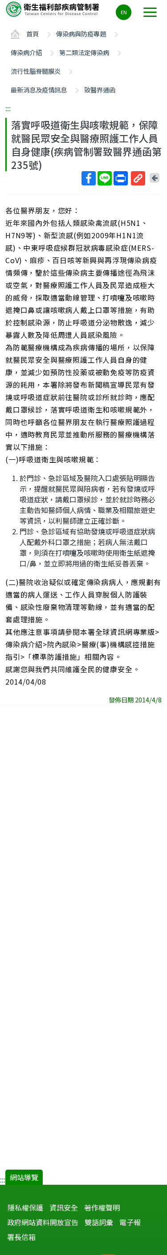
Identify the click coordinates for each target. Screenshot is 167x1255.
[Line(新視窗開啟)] (105, 178)
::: (8, 108)
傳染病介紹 (26, 52)
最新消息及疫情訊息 (39, 89)
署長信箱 (21, 1236)
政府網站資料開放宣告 (42, 1222)
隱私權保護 (25, 1207)
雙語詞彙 (99, 1222)
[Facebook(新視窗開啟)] (89, 178)
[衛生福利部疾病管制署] (53, 8)
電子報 (130, 1222)
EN (124, 12)
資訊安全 (63, 1207)
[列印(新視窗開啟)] (121, 178)
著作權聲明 (102, 1207)
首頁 (32, 33)
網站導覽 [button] (24, 1177)
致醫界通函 (99, 89)
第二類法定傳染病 (84, 52)
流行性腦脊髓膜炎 (36, 71)
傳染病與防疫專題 (81, 33)
